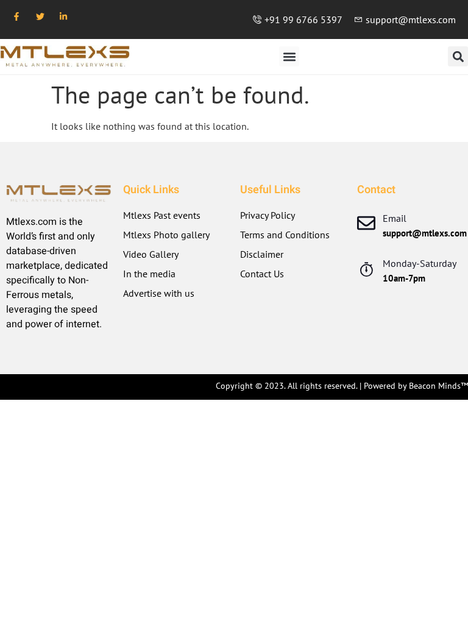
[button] (289, 56)
